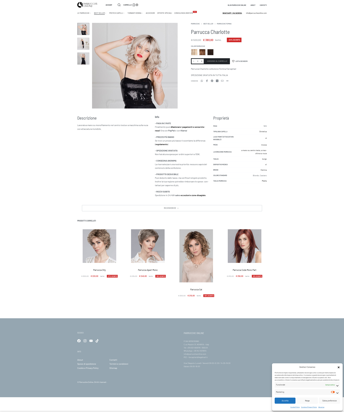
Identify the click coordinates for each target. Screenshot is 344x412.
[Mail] (222, 81)
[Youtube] (91, 340)
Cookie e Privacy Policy (309, 407)
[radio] (194, 52)
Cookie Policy (295, 407)
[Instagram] (85, 340)
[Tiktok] (97, 340)
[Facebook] (79, 340)
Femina (264, 170)
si (266, 164)
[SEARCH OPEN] (119, 4)
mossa (264, 145)
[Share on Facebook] (207, 81)
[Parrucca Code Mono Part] (244, 246)
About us (321, 407)
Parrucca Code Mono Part (244, 269)
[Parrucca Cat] (196, 255)
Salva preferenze (329, 400)
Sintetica (263, 131)
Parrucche (195, 24)
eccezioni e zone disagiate (193, 195)
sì (266, 138)
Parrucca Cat (196, 289)
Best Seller (208, 24)
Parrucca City (99, 269)
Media (264, 181)
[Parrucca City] (99, 246)
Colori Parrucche (198, 46)
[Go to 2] (83, 44)
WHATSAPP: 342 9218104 (232, 13)
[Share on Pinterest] (212, 81)
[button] (338, 367)
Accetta (285, 400)
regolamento (161, 144)
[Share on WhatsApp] (202, 81)
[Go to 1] (83, 29)
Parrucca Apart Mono (148, 269)
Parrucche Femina (224, 24)
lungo (264, 159)
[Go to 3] (83, 58)
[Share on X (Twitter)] (217, 81)
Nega (307, 400)
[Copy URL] (227, 81)
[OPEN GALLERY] (135, 66)
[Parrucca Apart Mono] (148, 246)
